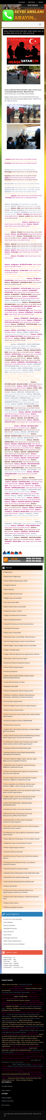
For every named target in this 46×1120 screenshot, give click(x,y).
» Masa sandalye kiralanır (12, 620)
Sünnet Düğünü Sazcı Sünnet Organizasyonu (23, 1011)
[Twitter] (8, 553)
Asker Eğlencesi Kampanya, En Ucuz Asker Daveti (21, 1061)
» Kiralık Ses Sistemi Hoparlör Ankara (16, 663)
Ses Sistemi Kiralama (19, 990)
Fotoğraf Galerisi (7, 1086)
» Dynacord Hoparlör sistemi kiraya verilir (18, 691)
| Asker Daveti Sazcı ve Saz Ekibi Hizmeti (21, 159)
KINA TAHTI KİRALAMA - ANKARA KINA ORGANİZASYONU (19, 1049)
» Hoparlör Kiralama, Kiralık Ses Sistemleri (18, 624)
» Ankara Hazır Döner (11, 903)
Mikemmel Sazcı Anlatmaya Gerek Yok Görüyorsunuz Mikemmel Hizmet (21, 1053)
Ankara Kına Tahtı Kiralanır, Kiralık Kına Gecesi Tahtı (25, 1078)
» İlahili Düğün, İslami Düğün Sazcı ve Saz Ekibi (19, 646)
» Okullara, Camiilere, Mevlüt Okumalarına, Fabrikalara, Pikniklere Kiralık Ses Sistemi (19, 696)
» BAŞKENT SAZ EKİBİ (10, 686)
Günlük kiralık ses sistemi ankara (13, 1070)
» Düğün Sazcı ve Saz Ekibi (12, 598)
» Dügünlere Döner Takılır (12, 611)
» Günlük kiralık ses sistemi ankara (15, 869)
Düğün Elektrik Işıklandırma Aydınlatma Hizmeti (20, 997)
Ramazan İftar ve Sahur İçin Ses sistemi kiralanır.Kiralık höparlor (22, 1055)
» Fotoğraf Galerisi (9, 585)
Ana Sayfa (22, 2)
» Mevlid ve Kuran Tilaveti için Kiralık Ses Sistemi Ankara (20, 857)
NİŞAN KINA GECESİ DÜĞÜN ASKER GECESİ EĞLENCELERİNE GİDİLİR (22, 1003)
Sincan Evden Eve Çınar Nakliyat (14, 944)
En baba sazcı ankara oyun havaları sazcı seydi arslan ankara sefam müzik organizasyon (23, 1025)
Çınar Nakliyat (8, 922)
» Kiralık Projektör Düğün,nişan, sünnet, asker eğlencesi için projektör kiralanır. (20, 760)
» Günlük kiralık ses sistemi (13, 852)
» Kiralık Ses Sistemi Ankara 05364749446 (17, 721)
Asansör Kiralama (9, 925)
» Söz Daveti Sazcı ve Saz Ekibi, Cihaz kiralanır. (19, 637)
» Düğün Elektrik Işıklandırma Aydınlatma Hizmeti (21, 654)
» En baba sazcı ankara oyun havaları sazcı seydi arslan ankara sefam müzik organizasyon (20, 743)
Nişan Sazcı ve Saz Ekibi (34, 990)
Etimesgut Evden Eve (10, 938)
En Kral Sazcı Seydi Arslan (29, 1010)
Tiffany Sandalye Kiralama (24, 1080)
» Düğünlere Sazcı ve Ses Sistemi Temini (17, 843)
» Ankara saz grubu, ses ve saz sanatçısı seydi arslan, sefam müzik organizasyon (22, 791)
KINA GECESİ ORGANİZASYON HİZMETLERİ (16, 1074)
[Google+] (12, 553)
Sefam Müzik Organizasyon (12, 941)
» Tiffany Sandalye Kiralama (13, 907)
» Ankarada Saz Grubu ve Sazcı (14, 682)
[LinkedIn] (16, 553)
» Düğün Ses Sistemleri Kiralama (14, 615)
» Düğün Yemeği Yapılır (11, 650)
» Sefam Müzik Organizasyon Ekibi (15, 581)
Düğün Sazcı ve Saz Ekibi (10, 984)
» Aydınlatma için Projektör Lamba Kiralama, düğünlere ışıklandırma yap (19, 766)
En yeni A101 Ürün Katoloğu (12, 919)
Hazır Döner (7, 935)
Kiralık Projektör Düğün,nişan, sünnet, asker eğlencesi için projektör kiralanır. (23, 1031)
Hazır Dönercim (8, 932)
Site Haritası (6, 1105)
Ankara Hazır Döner (8, 1080)
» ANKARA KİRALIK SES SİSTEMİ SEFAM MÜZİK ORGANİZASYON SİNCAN (19, 753)
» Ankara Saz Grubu (10, 886)
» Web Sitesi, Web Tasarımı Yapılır (15, 659)
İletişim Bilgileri (7, 1098)
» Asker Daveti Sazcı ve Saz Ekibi (14, 607)
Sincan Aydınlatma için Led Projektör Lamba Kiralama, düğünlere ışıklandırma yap (19, 1039)
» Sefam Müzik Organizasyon (13, 667)
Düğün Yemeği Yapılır (21, 996)
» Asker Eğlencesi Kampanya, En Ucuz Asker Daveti (21, 839)
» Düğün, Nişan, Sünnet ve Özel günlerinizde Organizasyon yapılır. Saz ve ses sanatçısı (19, 798)
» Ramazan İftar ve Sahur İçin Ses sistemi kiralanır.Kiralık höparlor (17, 821)
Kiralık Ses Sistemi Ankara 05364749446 (25, 1016)
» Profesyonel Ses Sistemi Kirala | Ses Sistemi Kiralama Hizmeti (19, 863)
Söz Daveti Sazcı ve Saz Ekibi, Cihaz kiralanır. (16, 992)
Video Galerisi (6, 1090)
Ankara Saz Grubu (37, 1074)
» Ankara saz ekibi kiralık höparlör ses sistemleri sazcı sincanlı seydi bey (20, 772)
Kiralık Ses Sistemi (18, 1002)
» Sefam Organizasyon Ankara (14, 847)
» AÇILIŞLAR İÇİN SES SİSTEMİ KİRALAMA (17, 748)
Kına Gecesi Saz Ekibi (26, 984)
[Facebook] (4, 553)
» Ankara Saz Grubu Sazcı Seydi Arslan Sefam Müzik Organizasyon (21, 715)
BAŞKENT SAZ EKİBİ (12, 1006)
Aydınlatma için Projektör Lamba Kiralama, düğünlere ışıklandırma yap (20, 1033)
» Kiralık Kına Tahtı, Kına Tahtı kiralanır (17, 809)
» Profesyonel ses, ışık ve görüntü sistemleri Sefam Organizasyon (21, 834)
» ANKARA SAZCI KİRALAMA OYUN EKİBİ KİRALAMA (21, 873)
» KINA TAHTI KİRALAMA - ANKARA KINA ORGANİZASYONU (17, 804)
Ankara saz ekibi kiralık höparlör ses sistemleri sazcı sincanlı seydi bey (22, 1035)
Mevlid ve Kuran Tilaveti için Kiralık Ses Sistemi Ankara (25, 1066)
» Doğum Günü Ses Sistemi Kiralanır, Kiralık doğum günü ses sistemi (21, 730)
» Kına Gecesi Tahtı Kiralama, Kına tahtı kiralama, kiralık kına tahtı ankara (21, 827)
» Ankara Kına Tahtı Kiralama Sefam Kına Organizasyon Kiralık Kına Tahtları (18, 891)
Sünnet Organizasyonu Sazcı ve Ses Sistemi (19, 993)
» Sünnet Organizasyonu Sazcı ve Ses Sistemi (19, 641)
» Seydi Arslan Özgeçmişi (12, 576)
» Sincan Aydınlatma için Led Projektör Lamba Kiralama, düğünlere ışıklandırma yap (19, 779)
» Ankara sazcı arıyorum (11, 725)
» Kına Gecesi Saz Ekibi (11, 602)
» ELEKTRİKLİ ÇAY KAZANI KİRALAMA (16, 877)
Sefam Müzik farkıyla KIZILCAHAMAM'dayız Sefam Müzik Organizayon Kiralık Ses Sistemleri (21, 1022)
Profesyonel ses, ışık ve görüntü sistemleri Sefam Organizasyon (23, 1059)
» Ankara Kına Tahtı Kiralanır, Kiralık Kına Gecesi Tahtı (21, 898)
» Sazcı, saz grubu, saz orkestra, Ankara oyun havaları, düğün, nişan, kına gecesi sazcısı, (19, 785)
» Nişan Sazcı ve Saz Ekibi (12, 633)
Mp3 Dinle (31, 2)
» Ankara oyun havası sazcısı (13, 710)
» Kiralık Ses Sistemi (10, 671)
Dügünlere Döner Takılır (22, 986)
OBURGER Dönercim (10, 928)
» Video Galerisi (8, 589)
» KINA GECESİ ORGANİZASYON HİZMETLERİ (18, 882)
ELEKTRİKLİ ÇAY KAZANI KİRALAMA (30, 1072)
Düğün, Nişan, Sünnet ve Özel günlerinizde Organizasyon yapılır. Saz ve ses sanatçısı (21, 1047)
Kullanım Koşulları (8, 1101)
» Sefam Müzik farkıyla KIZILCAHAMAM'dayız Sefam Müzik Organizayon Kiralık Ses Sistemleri (21, 737)
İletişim (40, 2)
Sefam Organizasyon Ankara (22, 1064)
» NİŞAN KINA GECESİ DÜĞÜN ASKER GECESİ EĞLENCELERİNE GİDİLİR (18, 677)
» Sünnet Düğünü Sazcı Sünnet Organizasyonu (20, 706)
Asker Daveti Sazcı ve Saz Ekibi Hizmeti (20, 170)
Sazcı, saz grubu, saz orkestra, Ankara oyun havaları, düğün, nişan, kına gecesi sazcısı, (21, 1041)
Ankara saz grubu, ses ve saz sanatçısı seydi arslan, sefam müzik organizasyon (22, 1044)
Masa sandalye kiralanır (16, 988)
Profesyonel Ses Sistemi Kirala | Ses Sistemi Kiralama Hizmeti (22, 1068)
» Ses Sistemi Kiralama (11, 628)
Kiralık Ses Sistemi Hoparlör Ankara (18, 1000)
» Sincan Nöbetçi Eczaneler (13, 594)
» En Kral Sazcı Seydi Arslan (12, 701)
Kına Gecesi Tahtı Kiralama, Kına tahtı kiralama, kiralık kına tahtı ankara (23, 1057)
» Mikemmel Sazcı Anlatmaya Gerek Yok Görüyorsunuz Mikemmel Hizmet (17, 815)
